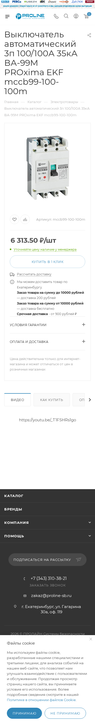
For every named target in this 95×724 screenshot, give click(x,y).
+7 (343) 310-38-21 (49, 578)
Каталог (13, 496)
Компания (16, 522)
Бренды (13, 509)
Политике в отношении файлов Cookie (41, 700)
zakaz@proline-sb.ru (51, 595)
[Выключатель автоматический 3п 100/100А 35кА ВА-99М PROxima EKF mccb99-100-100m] (47, 167)
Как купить (51, 400)
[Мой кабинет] (76, 16)
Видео (17, 400)
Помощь (14, 536)
